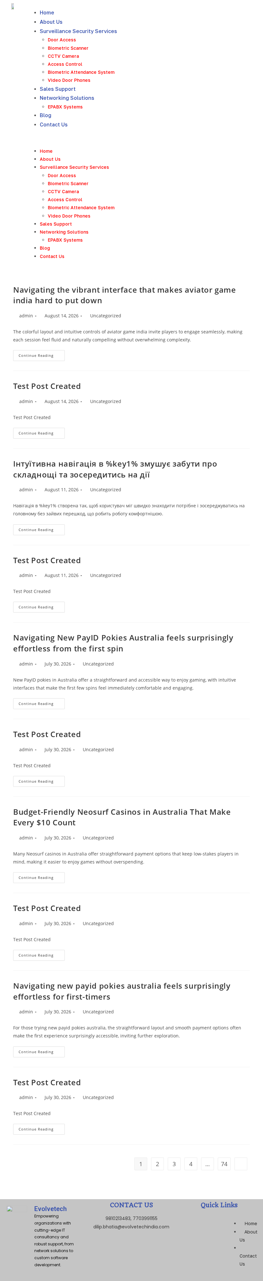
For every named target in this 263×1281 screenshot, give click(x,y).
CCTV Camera (63, 56)
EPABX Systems (65, 106)
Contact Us (54, 124)
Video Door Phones (69, 80)
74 (224, 1164)
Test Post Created (47, 386)
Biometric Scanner (68, 48)
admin (26, 316)
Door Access (62, 39)
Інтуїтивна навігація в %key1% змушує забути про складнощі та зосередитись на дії (115, 469)
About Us (51, 22)
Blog (45, 115)
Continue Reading (42, 354)
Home (47, 12)
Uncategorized (105, 316)
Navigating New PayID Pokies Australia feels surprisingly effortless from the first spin (123, 643)
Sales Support (58, 89)
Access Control (65, 64)
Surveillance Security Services (78, 31)
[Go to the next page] (240, 1163)
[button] (146, 138)
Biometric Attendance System (81, 72)
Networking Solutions (67, 98)
